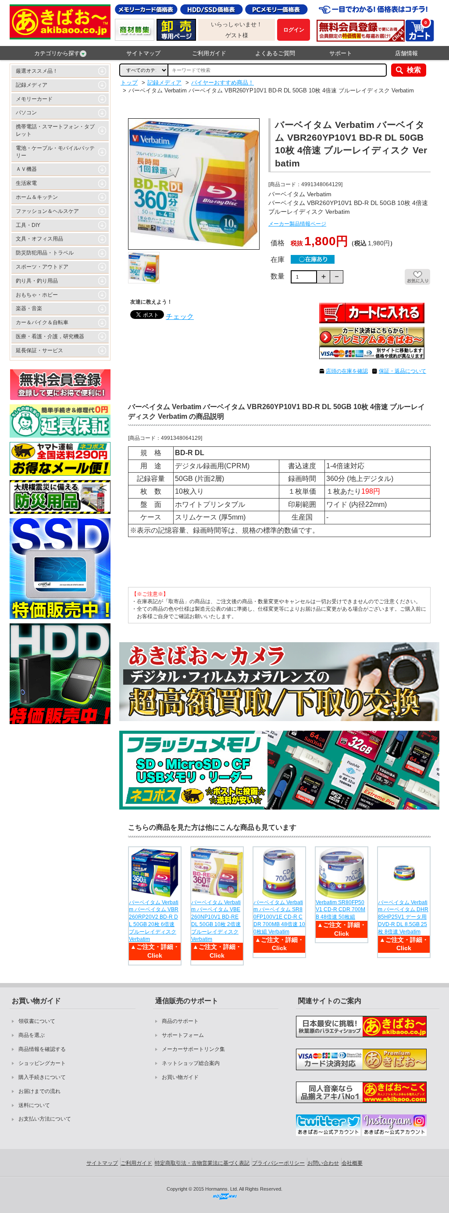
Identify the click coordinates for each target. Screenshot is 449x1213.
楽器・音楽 (29, 308)
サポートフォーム (183, 1035)
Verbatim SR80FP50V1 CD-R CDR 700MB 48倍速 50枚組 (340, 909)
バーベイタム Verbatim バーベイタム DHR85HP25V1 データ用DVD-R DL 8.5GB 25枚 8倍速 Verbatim (403, 917)
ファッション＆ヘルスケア (47, 211)
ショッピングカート (42, 1063)
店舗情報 (406, 53)
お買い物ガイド (180, 1077)
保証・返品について (402, 371)
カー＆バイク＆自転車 (42, 322)
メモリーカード (34, 99)
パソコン (26, 113)
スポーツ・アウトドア (42, 267)
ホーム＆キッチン (37, 197)
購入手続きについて (42, 1077)
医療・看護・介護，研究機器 (50, 336)
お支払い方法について (44, 1119)
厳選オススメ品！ (37, 71)
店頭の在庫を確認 (347, 371)
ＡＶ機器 (26, 169)
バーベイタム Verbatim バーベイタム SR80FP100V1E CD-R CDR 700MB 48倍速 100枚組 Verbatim (279, 917)
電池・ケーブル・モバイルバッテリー (55, 152)
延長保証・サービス (39, 350)
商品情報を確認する (42, 1049)
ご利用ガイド (209, 53)
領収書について (36, 1021)
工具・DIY (28, 225)
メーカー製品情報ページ (297, 224)
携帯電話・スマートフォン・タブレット (55, 130)
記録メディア (31, 85)
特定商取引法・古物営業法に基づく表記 (202, 1163)
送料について (34, 1105)
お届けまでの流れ (39, 1091)
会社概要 (352, 1163)
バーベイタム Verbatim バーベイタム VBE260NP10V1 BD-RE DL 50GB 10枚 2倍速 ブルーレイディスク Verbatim (216, 920)
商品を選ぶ (31, 1035)
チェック (180, 316)
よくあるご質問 (275, 53)
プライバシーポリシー (278, 1163)
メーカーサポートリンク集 (193, 1049)
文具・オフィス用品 (39, 239)
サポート (340, 53)
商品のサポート (180, 1021)
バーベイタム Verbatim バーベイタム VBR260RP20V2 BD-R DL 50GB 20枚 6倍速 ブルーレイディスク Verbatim (153, 920)
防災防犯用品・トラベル (45, 253)
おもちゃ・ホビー (37, 295)
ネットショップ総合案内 (191, 1063)
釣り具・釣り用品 (37, 281)
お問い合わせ (323, 1163)
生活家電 (26, 183)
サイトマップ (143, 53)
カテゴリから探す (57, 53)
